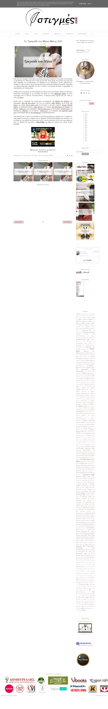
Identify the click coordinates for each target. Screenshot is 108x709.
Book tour (86, 566)
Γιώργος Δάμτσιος (90, 360)
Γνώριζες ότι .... (82, 365)
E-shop (89, 573)
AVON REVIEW (82, 562)
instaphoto (83, 584)
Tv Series (78, 608)
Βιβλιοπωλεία (90, 353)
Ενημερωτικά (79, 452)
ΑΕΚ (92, 328)
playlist (88, 602)
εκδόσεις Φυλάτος (87, 428)
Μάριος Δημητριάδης (83, 484)
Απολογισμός (79, 345)
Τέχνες (84, 537)
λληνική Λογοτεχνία (79, 480)
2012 (86, 317)
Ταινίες (89, 535)
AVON (92, 560)
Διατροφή (78, 373)
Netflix (90, 597)
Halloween (92, 579)
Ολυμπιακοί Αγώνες (89, 494)
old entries (67, 222)
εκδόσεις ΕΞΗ (89, 395)
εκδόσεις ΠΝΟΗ (80, 422)
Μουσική (29, 155)
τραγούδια (34, 155)
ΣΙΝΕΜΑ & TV (57, 33)
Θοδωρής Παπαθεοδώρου (81, 465)
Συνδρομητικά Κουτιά (80, 527)
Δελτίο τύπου (81, 367)
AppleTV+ (83, 560)
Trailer (85, 606)
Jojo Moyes (78, 586)
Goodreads (87, 579)
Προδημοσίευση (79, 513)
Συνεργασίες (82, 529)
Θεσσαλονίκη (90, 463)
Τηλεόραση (88, 538)
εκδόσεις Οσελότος (88, 413)
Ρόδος (77, 520)
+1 (92, 33)
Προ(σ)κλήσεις (90, 509)
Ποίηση (92, 507)
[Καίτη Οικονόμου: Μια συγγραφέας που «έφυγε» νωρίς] (85, 220)
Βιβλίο (92, 349)
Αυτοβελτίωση (89, 345)
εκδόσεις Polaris (86, 440)
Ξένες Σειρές (87, 493)
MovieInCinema (80, 592)
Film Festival (85, 577)
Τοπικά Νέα (79, 544)
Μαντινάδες (92, 480)
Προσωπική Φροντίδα (81, 515)
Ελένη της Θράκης (80, 446)
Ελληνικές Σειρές (90, 446)
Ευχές (86, 455)
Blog (90, 564)
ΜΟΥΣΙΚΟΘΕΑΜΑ (82, 33)
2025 (83, 325)
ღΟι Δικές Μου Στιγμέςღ (11, 695)
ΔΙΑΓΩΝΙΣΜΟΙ (46, 33)
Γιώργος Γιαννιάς (89, 358)
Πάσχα (86, 504)
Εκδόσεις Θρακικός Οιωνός (88, 398)
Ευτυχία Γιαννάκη (80, 455)
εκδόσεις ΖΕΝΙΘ (89, 397)
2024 (77, 325)
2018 (80, 321)
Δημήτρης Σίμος (90, 367)
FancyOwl (78, 577)
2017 (93, 319)
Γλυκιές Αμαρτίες (90, 364)
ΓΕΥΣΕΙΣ (36, 33)
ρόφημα (81, 520)
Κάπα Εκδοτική (88, 470)
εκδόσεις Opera (79, 440)
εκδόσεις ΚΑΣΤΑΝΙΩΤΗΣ (88, 402)
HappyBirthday (85, 580)
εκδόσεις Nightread (87, 439)
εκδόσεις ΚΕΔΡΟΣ (82, 404)
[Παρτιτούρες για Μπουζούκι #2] (85, 240)
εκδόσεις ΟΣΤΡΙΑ (81, 415)
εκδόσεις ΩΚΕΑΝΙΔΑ (88, 431)
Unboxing (86, 608)
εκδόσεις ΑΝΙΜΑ (85, 380)
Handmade (79, 580)
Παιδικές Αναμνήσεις (81, 498)
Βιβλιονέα (86, 351)
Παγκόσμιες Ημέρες (87, 496)
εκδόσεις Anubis (79, 433)
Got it (89, 3)
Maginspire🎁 (88, 590)
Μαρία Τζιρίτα (91, 482)
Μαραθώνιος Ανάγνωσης (81, 482)
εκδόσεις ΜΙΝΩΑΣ (89, 411)
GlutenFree (80, 579)
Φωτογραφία (91, 549)
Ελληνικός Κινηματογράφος (83, 450)
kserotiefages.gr (89, 588)
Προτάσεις (80, 516)
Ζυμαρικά (85, 457)
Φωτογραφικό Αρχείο (81, 553)
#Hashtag (90, 314)
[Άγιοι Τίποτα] (77, 254)
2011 (82, 317)
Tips (93, 604)
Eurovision (80, 575)
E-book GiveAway (80, 573)
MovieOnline (89, 593)
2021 (80, 323)
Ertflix (93, 573)
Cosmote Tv (78, 571)
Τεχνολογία (91, 537)
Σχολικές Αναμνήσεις (81, 531)
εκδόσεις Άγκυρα (86, 376)
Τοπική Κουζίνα (88, 544)
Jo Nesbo (91, 584)
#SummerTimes (86, 315)
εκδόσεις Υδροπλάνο (83, 426)
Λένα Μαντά (84, 478)
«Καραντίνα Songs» (60, 94)
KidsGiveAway (79, 588)
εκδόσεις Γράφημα (81, 387)
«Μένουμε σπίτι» (18, 155)
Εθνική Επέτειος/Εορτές (80, 375)
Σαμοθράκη (87, 520)
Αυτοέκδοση (79, 347)
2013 (91, 317)
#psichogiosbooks (79, 315)
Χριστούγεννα (88, 555)
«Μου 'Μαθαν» (56, 103)
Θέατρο (82, 463)
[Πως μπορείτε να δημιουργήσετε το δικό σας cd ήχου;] (85, 201)
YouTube (51, 155)
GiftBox (92, 577)
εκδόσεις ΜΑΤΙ (86, 409)
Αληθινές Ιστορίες (82, 334)
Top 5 (79, 606)
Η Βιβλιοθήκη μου (87, 459)
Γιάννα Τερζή (82, 356)
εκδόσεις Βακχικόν (84, 384)
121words (92, 315)
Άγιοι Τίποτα (83, 251)
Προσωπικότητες (90, 515)
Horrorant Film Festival (86, 582)
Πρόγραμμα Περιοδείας (85, 511)
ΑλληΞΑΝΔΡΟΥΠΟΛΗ (80, 336)
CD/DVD (83, 568)
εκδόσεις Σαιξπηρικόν (80, 424)
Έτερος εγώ (91, 452)
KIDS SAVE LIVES (88, 586)
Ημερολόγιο (83, 461)
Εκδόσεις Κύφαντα (90, 406)
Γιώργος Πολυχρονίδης (83, 362)
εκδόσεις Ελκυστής (81, 391)
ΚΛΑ (91, 472)
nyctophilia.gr (85, 601)
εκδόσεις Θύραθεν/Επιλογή (81, 400)
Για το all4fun (79, 354)
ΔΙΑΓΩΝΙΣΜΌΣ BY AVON (83, 371)
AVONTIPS (90, 562)
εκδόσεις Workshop (79, 444)
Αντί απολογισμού (88, 341)
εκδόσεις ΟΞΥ (79, 413)
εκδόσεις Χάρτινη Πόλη (81, 430)
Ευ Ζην (79, 453)
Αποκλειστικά (79, 343)
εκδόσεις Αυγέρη (85, 382)
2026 (89, 325)
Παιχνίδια (89, 500)
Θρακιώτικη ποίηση (89, 467)
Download (91, 571)
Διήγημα (91, 373)
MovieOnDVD (79, 593)
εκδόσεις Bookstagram (80, 435)
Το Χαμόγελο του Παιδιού (87, 542)
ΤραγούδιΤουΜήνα (43, 155)
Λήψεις (91, 478)
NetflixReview (79, 599)
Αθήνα (77, 330)
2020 (24, 155)
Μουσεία (78, 491)
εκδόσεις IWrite (90, 435)
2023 (91, 323)
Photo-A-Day (81, 602)
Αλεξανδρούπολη (87, 332)
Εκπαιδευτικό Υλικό (89, 444)
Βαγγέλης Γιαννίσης (81, 349)
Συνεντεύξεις (90, 528)
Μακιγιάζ (86, 480)
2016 (87, 319)
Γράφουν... (91, 366)
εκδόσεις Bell (88, 433)
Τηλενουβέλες (81, 538)
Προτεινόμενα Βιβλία (89, 516)
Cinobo (88, 568)
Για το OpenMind (90, 354)
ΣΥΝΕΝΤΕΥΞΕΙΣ (69, 33)
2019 (87, 321)
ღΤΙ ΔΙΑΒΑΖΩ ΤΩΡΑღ (87, 248)
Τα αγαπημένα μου (85, 533)
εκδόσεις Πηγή (87, 420)
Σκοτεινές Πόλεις (87, 522)
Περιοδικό (85, 505)
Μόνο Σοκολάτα (88, 489)
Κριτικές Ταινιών (81, 476)
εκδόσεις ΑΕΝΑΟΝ (84, 378)
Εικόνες (90, 375)
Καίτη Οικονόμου (82, 469)
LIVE (77, 590)
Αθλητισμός (85, 330)
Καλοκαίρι (78, 470)
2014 (77, 319)
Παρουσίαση (79, 502)
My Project (78, 595)
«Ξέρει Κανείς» (38, 107)
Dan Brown (85, 571)
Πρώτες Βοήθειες (82, 518)
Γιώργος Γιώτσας (80, 360)
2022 (85, 323)
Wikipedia (92, 608)
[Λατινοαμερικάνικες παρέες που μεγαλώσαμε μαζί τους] (85, 182)
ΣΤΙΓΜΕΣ (17, 33)
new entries (18, 222)
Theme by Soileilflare (101, 695)
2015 (82, 319)
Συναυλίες (90, 526)
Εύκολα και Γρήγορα (87, 453)
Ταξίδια (78, 537)
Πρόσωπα (88, 513)
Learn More (82, 3)
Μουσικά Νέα (87, 491)
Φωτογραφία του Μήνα (85, 551)
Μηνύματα (86, 485)
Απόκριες (90, 343)
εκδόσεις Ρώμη (89, 422)
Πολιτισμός (81, 509)
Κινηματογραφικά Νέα (81, 472)
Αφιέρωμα (88, 347)
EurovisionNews (89, 575)
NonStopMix (78, 601)
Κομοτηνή (78, 474)
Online (91, 601)
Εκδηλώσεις (78, 376)
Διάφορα (84, 373)
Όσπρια (77, 496)
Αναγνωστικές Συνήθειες (87, 337)
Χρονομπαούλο (90, 557)
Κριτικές (86, 474)
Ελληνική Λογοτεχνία (85, 448)
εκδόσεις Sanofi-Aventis (87, 442)
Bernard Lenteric (80, 564)
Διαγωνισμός (84, 369)
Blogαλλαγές (78, 566)
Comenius (86, 569)
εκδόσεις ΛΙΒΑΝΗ (82, 408)
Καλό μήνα (90, 469)
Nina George (89, 599)
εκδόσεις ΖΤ (78, 398)
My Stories (86, 595)
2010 (78, 317)
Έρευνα (85, 452)
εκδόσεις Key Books (82, 437)
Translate (87, 52)
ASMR (88, 560)
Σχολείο (89, 529)
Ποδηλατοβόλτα (85, 507)
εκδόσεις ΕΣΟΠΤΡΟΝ (80, 397)
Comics (91, 570)
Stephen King (86, 604)
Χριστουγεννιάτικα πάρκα (81, 557)
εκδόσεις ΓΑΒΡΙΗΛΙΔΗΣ (87, 386)
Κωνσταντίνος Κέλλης (84, 253)
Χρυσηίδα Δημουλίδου (84, 559)
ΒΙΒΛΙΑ (26, 33)
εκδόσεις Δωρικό (88, 389)
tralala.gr (91, 606)
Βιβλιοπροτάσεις (80, 353)
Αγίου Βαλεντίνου (85, 328)
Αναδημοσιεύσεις (81, 339)
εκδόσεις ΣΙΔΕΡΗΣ (90, 424)
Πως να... (90, 518)
